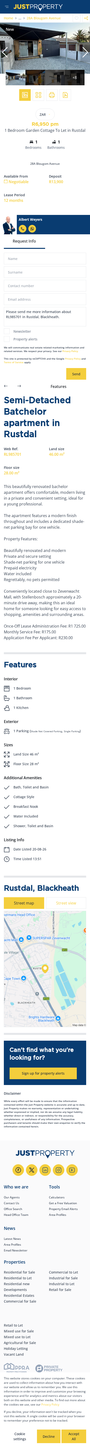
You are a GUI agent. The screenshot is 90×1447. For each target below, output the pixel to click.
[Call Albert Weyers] (22, 229)
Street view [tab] (66, 903)
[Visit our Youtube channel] (72, 1170)
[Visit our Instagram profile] (58, 1170)
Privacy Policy (70, 351)
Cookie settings (19, 1436)
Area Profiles (57, 1215)
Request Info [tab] (24, 241)
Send (76, 374)
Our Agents (12, 1197)
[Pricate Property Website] (49, 1369)
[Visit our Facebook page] (18, 1170)
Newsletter (22, 331)
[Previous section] (6, 386)
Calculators (57, 1197)
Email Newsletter (15, 1250)
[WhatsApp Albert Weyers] (32, 229)
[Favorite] (76, 18)
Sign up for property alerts (43, 1073)
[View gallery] (25, 95)
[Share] (86, 18)
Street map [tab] (24, 903)
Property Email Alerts (63, 1209)
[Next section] (19, 386)
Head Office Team (16, 1215)
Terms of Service (14, 362)
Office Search (13, 1209)
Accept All (73, 1436)
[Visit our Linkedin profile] (45, 1170)
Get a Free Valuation (63, 1203)
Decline (49, 1436)
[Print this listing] (52, 95)
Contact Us (11, 1203)
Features (58, 386)
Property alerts (25, 339)
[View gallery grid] (38, 95)
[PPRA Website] (16, 1369)
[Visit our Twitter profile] (31, 1170)
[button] (5, 52)
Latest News (12, 1239)
